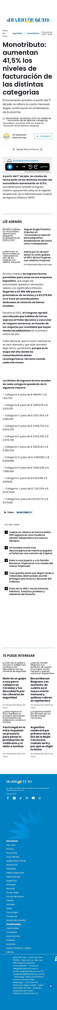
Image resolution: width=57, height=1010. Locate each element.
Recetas (10, 888)
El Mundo (11, 884)
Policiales (11, 868)
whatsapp (39, 798)
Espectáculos (13, 876)
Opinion (10, 900)
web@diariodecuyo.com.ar (25, 968)
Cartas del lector (15, 896)
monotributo (24, 512)
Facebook (7, 798)
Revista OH (11, 864)
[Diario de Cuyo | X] (43, 20)
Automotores (13, 936)
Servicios (10, 944)
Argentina (17, 33)
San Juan (11, 844)
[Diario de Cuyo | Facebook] (32, 20)
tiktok (20, 798)
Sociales (10, 904)
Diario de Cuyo (5, 33)
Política (10, 848)
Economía (11, 852)
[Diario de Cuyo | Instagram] (38, 20)
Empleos (10, 940)
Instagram (14, 798)
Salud (9, 908)
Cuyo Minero (12, 856)
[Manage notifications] (51, 986)
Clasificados (12, 928)
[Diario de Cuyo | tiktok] (49, 20)
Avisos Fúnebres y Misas (18, 948)
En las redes (12, 892)
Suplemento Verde (16, 860)
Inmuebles (11, 932)
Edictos (10, 952)
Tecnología (12, 912)
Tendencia (11, 916)
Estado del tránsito (16, 920)
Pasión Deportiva (15, 872)
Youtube (33, 798)
